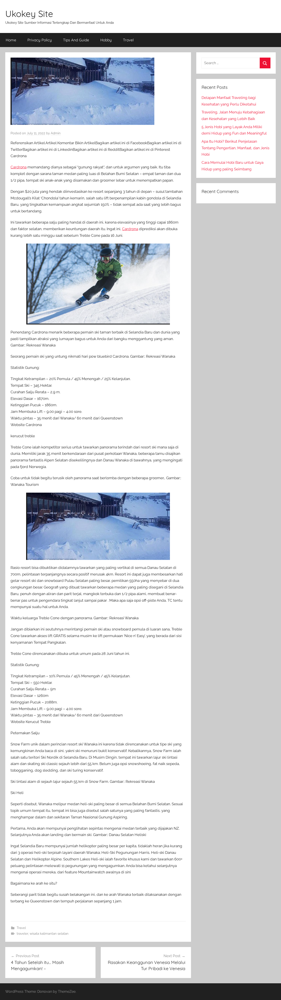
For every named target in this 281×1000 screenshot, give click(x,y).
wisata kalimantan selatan (49, 934)
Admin (56, 133)
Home (11, 40)
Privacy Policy (39, 40)
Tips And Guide (76, 40)
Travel (128, 40)
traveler (22, 934)
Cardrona (19, 167)
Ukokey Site (29, 13)
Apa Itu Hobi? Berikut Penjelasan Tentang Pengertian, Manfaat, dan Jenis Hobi (235, 148)
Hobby (106, 40)
